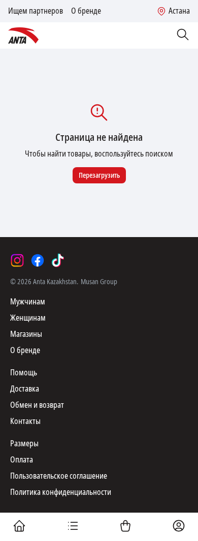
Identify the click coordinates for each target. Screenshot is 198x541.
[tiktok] (58, 260)
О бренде (86, 11)
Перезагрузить (99, 175)
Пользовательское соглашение (58, 476)
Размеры (24, 443)
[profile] (178, 527)
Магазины (26, 334)
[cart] (125, 527)
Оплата (21, 460)
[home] (19, 527)
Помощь (23, 372)
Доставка (24, 389)
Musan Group (99, 282)
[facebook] (37, 260)
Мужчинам (27, 301)
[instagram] (17, 260)
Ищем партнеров (35, 11)
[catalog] (72, 527)
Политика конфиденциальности (60, 492)
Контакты (25, 421)
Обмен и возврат (37, 405)
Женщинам (28, 318)
